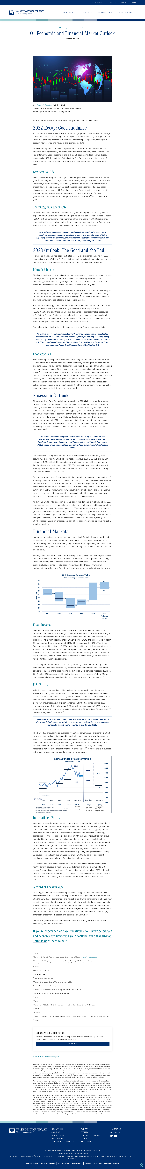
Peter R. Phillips (44, 105)
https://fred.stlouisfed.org (90, 957)
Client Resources (98, 2)
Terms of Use (80, 1150)
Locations (112, 2)
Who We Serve (105, 13)
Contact (124, 2)
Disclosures (96, 1150)
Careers (84, 1132)
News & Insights (127, 13)
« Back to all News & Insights (46, 1056)
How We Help (70, 13)
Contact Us (115, 1129)
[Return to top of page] (141, 1165)
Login (134, 2)
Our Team (85, 1129)
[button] (111, 1136)
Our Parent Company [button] (90, 1135)
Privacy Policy (87, 1141)
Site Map (89, 1150)
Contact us (72, 1044)
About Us (88, 13)
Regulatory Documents (62, 1141)
